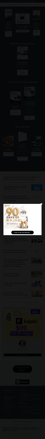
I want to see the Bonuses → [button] (22, 232)
